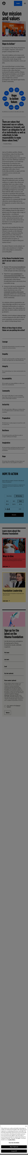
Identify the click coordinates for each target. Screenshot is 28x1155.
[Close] (26, 1126)
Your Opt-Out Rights (14, 1142)
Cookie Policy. (11, 1139)
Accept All (14, 1151)
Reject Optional (14, 1146)
